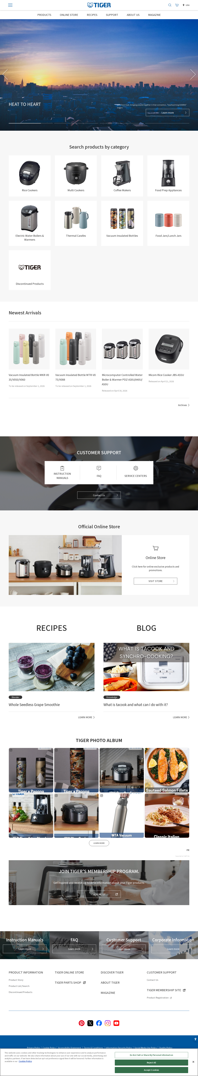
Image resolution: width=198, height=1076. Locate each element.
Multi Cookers (76, 190)
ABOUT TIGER (110, 982)
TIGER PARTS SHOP (68, 982)
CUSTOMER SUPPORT (162, 972)
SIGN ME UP (99, 894)
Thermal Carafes (76, 235)
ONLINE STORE (69, 15)
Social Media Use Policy (146, 1048)
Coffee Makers (122, 190)
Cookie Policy (49, 1048)
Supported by (179, 856)
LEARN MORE (99, 843)
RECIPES (92, 15)
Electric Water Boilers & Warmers (30, 237)
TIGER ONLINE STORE (69, 972)
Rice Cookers (29, 190)
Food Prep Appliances (168, 190)
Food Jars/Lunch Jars (168, 235)
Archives (182, 405)
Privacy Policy (33, 1048)
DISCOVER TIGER (112, 972)
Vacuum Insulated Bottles (122, 235)
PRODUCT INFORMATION (26, 972)
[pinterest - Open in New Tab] (82, 1023)
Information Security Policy (119, 1048)
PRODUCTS (44, 15)
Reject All (151, 1062)
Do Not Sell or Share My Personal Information (151, 1055)
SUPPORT (112, 15)
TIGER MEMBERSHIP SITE (164, 990)
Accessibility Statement (69, 1048)
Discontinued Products (30, 283)
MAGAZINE (154, 15)
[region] (99, 1062)
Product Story (16, 979)
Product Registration (158, 997)
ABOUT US (133, 15)
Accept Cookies (151, 1070)
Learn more (167, 112)
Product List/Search (19, 985)
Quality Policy (165, 1048)
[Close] (193, 1062)
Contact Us (99, 495)
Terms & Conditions (93, 1048)
